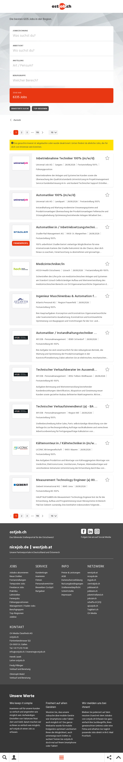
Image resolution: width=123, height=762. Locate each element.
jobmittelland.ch (95, 595)
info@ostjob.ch (17, 652)
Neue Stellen (16, 576)
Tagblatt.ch (92, 609)
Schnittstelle (68, 591)
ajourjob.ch (92, 606)
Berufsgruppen (17, 609)
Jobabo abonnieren (19, 572)
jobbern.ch (92, 591)
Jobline (13, 617)
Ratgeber (40, 591)
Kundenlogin (42, 572)
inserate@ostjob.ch (35, 652)
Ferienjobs (15, 598)
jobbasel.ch (92, 587)
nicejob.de (19, 547)
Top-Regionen (17, 613)
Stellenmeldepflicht (71, 587)
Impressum (66, 595)
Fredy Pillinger (16, 665)
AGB (64, 576)
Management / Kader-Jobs (22, 606)
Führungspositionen (19, 602)
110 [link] (37, 132)
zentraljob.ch (93, 584)
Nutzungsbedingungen (72, 584)
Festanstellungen (18, 580)
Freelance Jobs (17, 587)
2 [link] (21, 132)
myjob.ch (91, 580)
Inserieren (40, 576)
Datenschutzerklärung (72, 580)
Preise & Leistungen (71, 572)
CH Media (92, 613)
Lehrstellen (15, 595)
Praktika (13, 591)
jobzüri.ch (92, 598)
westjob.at (42, 547)
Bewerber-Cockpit (44, 587)
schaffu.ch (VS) (94, 602)
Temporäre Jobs (17, 584)
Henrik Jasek (15, 657)
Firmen (39, 580)
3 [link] (27, 132)
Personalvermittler (44, 584)
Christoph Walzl (17, 674)
